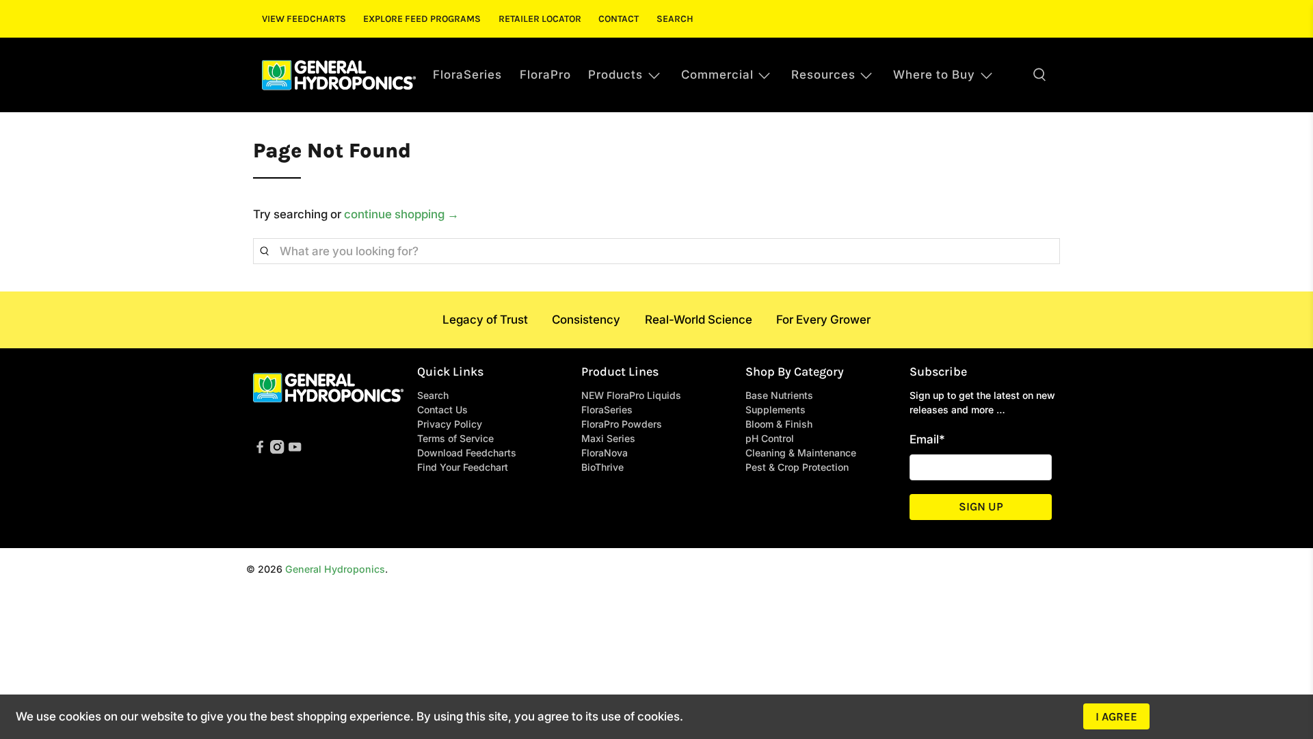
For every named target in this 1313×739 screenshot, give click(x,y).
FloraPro (545, 74)
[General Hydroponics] (339, 75)
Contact (618, 19)
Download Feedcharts (466, 452)
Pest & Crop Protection (797, 467)
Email (927, 439)
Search (674, 19)
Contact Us (442, 409)
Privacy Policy (449, 424)
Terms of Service (455, 438)
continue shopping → (401, 214)
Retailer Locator (540, 19)
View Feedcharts (304, 19)
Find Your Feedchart (462, 467)
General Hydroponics (335, 569)
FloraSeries (467, 74)
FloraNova (604, 452)
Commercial (717, 74)
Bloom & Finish (778, 424)
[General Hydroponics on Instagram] (277, 450)
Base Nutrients (779, 395)
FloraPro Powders (621, 424)
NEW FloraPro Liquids (631, 395)
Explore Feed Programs (422, 19)
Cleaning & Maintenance (800, 452)
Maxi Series (608, 438)
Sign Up (981, 506)
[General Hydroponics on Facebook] (260, 450)
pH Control (769, 438)
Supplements (775, 409)
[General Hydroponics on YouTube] (295, 450)
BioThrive (602, 467)
